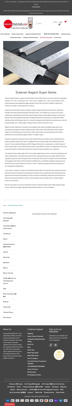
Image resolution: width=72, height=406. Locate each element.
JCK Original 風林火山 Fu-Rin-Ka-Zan (53, 384)
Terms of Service (32, 369)
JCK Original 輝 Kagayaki (32, 384)
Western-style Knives (17, 34)
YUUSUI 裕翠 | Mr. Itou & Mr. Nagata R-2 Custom (9, 280)
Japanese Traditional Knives (33, 34)
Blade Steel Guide (32, 355)
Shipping (30, 333)
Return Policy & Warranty (35, 336)
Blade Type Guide (32, 353)
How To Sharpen (32, 358)
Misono (5, 268)
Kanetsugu (6, 257)
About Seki (30, 350)
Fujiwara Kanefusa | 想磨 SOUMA (33, 387)
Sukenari (5, 302)
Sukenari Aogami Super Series (36, 92)
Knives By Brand (5, 34)
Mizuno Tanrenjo (8, 273)
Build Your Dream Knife (51, 34)
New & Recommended (46, 37)
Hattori (5, 239)
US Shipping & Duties (34, 375)
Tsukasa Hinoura (8, 312)
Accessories (57, 37)
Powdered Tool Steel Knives (30, 37)
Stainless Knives (65, 34)
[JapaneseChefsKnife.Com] (18, 23)
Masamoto (6, 262)
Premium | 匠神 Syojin (9, 213)
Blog (28, 347)
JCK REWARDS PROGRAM (36, 366)
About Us (30, 344)
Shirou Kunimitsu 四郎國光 (17, 392)
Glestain (5, 252)
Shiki (4, 288)
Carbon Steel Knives (15, 37)
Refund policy (31, 372)
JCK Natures (7, 234)
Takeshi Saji (6, 307)
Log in (60, 22)
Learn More (36, 7)
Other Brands (7, 317)
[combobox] (40, 23)
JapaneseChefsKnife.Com (42, 396)
